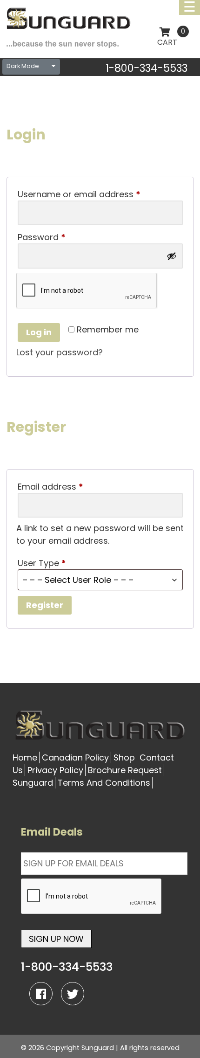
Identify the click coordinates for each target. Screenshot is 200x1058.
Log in (39, 332)
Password (60, 237)
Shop (124, 757)
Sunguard (33, 782)
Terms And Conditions (104, 782)
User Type (42, 563)
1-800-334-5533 (146, 68)
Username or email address (97, 194)
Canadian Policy (75, 757)
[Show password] (172, 256)
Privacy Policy (55, 770)
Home (25, 757)
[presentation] (91, 896)
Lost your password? (59, 352)
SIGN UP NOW (56, 939)
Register (44, 605)
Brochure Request (125, 770)
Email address (69, 486)
